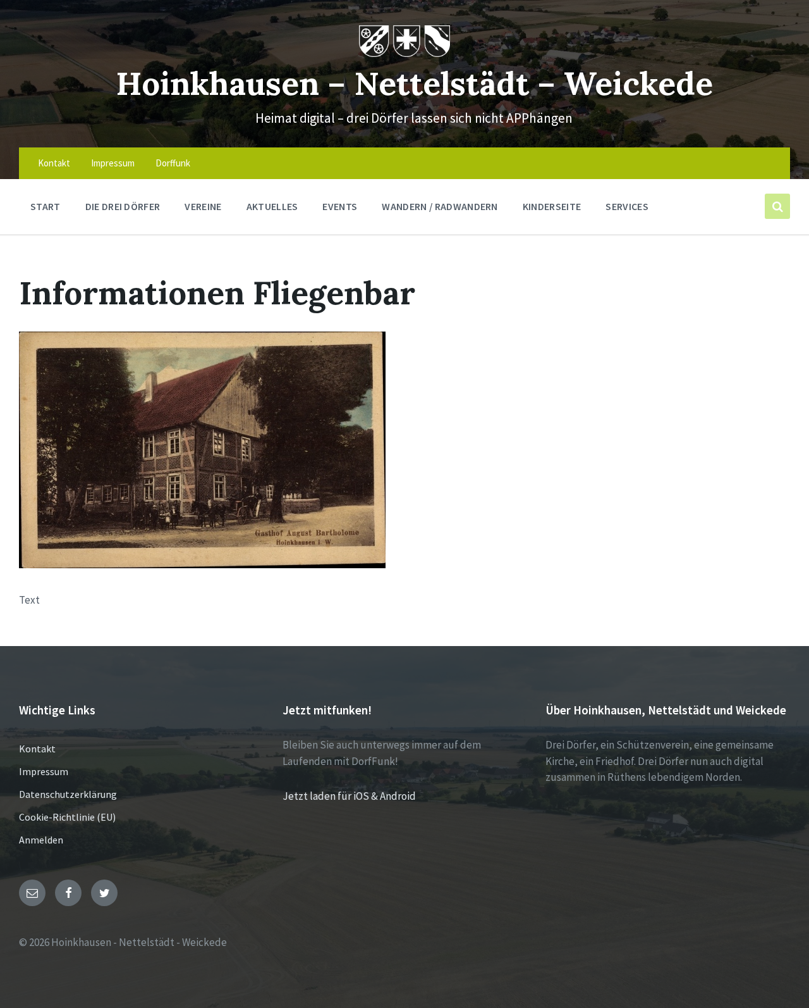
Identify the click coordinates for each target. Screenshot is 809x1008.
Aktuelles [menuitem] (272, 206)
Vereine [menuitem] (203, 206)
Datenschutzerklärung (68, 794)
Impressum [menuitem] (113, 163)
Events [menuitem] (339, 206)
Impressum (43, 771)
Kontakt (37, 748)
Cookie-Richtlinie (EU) (67, 817)
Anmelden (41, 839)
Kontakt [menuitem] (54, 163)
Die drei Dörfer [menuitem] (123, 206)
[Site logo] (405, 53)
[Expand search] (777, 206)
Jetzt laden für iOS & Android (349, 796)
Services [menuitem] (626, 206)
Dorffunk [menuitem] (172, 163)
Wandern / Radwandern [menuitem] (439, 206)
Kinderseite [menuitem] (552, 206)
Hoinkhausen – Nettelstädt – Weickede (414, 83)
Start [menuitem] (45, 206)
